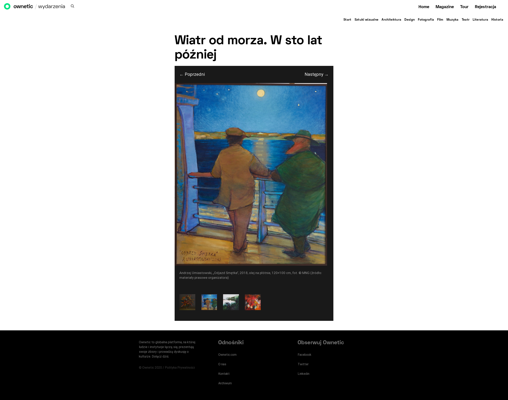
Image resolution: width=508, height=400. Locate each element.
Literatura (480, 19)
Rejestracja (485, 7)
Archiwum (225, 383)
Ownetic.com (227, 355)
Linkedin (303, 374)
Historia (497, 19)
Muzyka (452, 19)
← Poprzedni (192, 74)
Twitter (303, 364)
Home (424, 7)
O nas (222, 364)
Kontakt (224, 374)
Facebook (304, 355)
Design (409, 19)
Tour (464, 7)
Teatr (466, 19)
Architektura (391, 19)
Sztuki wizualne (367, 19)
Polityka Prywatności (180, 367)
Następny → (317, 74)
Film (440, 19)
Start (347, 19)
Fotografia (426, 19)
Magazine (445, 7)
